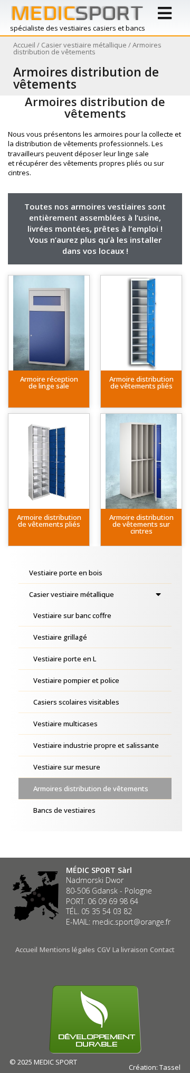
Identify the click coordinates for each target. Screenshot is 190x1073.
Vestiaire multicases (65, 723)
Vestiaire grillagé (60, 637)
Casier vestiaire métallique (84, 45)
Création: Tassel (154, 1067)
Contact (162, 949)
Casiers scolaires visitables (76, 702)
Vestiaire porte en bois (65, 572)
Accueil (24, 45)
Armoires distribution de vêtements (90, 788)
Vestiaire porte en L (64, 658)
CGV (103, 949)
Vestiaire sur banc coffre (72, 615)
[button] (48, 389)
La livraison (130, 949)
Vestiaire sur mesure (66, 767)
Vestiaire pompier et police (76, 680)
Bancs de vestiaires (64, 810)
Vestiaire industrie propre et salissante (96, 745)
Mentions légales (67, 949)
